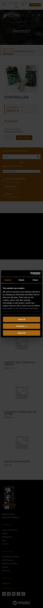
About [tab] (35, 280)
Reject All (21, 333)
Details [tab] (21, 280)
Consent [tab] (7, 280)
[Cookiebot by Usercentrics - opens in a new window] (30, 273)
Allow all (21, 319)
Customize (20, 326)
